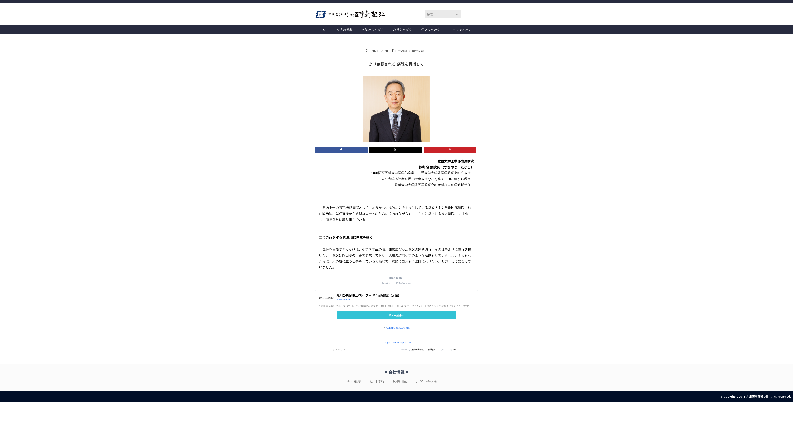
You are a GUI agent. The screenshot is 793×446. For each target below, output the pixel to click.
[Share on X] (395, 150)
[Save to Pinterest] (450, 150)
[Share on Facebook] (341, 150)
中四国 (402, 51)
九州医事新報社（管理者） (423, 349)
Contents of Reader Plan (398, 327)
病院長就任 (419, 51)
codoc (455, 349)
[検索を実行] (457, 14)
